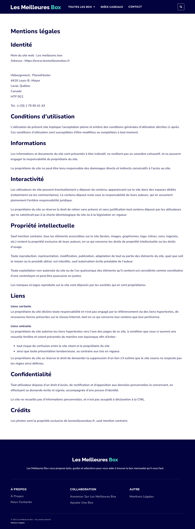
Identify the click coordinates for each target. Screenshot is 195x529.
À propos (17, 496)
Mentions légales (141, 497)
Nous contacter (21, 502)
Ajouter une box (81, 503)
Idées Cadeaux (112, 7)
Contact (135, 7)
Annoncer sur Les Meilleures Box (93, 497)
